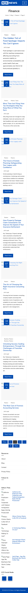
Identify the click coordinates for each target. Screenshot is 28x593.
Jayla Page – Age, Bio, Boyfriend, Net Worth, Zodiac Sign (19, 558)
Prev (4, 442)
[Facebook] (4, 578)
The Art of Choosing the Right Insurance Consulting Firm (13, 286)
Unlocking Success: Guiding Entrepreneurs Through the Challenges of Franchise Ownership (14, 347)
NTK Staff (7, 47)
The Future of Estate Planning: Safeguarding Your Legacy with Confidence (12, 164)
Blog (2, 463)
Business (6, 339)
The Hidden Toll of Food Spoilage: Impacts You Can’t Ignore (14, 41)
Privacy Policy (5, 472)
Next (16, 446)
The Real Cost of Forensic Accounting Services (13, 407)
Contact (3, 467)
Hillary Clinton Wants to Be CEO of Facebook (19, 517)
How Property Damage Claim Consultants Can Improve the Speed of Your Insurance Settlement (13, 223)
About (3, 459)
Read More (8, 75)
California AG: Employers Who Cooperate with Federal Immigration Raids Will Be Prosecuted (18, 496)
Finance (6, 35)
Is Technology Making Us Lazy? (19, 529)
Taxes (16, 100)
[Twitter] (10, 578)
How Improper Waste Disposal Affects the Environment (18, 541)
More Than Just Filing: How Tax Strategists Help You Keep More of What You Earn (13, 106)
